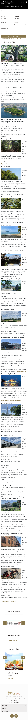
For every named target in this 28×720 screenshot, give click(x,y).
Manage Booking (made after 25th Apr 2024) (11, 38)
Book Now (10, 678)
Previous (5, 623)
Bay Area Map (4, 164)
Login (21, 6)
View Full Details (12, 640)
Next (23, 623)
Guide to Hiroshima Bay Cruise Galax (11, 400)
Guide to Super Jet (21, 371)
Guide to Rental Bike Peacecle (9, 601)
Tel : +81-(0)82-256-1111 (14, 702)
